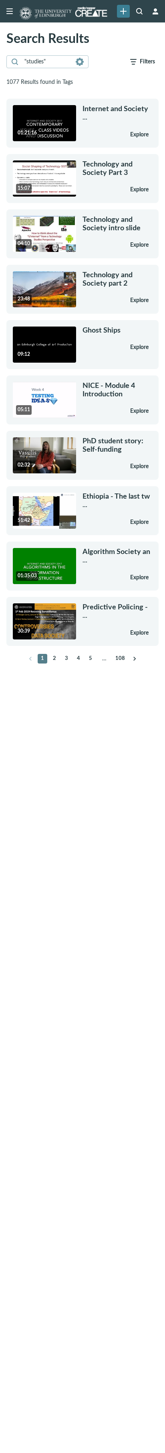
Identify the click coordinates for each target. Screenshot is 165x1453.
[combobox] (47, 62)
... (115, 113)
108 (120, 658)
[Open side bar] (9, 11)
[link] (123, 11)
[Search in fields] (79, 61)
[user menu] (155, 11)
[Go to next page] (134, 659)
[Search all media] (139, 11)
